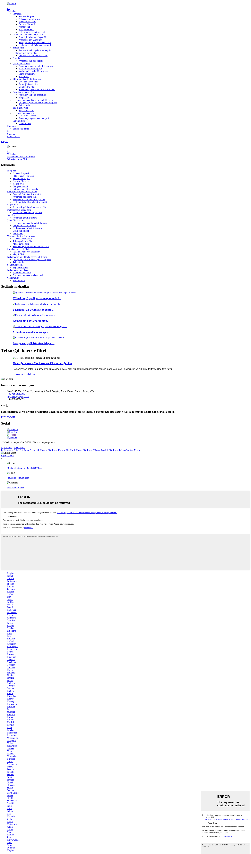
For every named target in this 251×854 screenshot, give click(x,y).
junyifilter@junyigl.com (18, 478)
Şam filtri (17, 58)
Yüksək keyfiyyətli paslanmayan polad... (37, 298)
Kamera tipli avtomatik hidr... (31, 320)
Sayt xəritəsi (6, 447)
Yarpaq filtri (18, 47)
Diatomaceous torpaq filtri (25, 53)
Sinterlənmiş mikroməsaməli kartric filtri (37, 89)
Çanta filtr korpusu (21, 63)
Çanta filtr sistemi (27, 74)
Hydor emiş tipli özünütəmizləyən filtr (36, 45)
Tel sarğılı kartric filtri (28, 84)
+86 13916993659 (33, 468)
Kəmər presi (24, 27)
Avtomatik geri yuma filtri (30, 40)
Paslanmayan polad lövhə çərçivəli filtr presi (33, 100)
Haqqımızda (12, 126)
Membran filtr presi (27, 21)
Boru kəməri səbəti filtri (23, 92)
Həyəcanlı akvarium (28, 115)
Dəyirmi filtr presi (27, 24)
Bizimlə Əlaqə (13, 136)
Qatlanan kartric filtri (28, 81)
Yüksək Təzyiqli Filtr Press (105, 450)
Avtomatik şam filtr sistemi (31, 61)
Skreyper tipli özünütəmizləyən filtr (35, 42)
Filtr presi (17, 13)
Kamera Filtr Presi (66, 450)
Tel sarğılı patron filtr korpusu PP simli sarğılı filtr (42, 363)
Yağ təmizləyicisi (20, 108)
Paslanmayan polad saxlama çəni (34, 118)
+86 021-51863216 (16, 468)
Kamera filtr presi (27, 16)
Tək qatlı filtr (25, 105)
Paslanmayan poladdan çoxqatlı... (33, 309)
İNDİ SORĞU (8, 417)
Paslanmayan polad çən (23, 113)
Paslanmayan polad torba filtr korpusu (36, 66)
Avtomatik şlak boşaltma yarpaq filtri (35, 50)
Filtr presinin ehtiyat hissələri (32, 32)
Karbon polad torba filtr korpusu (33, 71)
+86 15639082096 (15, 487)
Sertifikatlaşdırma (21, 128)
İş (8, 131)
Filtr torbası (24, 76)
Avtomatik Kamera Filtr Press (43, 450)
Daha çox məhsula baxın (24, 374)
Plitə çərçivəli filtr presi (29, 19)
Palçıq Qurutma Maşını (129, 450)
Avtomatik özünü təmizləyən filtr (28, 34)
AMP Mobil (19, 447)
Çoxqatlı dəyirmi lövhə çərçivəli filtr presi (38, 102)
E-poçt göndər (7, 455)
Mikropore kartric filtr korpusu (27, 79)
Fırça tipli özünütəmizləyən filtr (33, 37)
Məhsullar (11, 11)
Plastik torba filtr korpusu (30, 68)
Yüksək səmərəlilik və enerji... (30, 331)
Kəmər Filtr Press (84, 450)
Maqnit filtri (24, 97)
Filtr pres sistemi (26, 29)
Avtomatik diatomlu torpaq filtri (33, 55)
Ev (8, 8)
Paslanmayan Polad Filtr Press (15, 450)
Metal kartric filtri (27, 87)
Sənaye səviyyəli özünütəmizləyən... (33, 343)
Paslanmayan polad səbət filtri (32, 95)
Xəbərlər (11, 134)
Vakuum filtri (19, 121)
